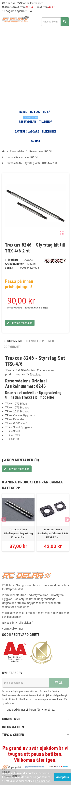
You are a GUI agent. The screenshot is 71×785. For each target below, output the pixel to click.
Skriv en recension (17, 468)
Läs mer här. (42, 781)
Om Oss (10, 3)
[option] (18, 524)
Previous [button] (3, 519)
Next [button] (67, 519)
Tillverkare (12, 259)
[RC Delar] (15, 19)
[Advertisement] (35, 67)
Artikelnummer (14, 263)
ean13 (9, 267)
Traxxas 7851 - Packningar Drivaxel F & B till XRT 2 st (52, 533)
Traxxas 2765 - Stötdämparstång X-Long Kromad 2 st (18, 533)
